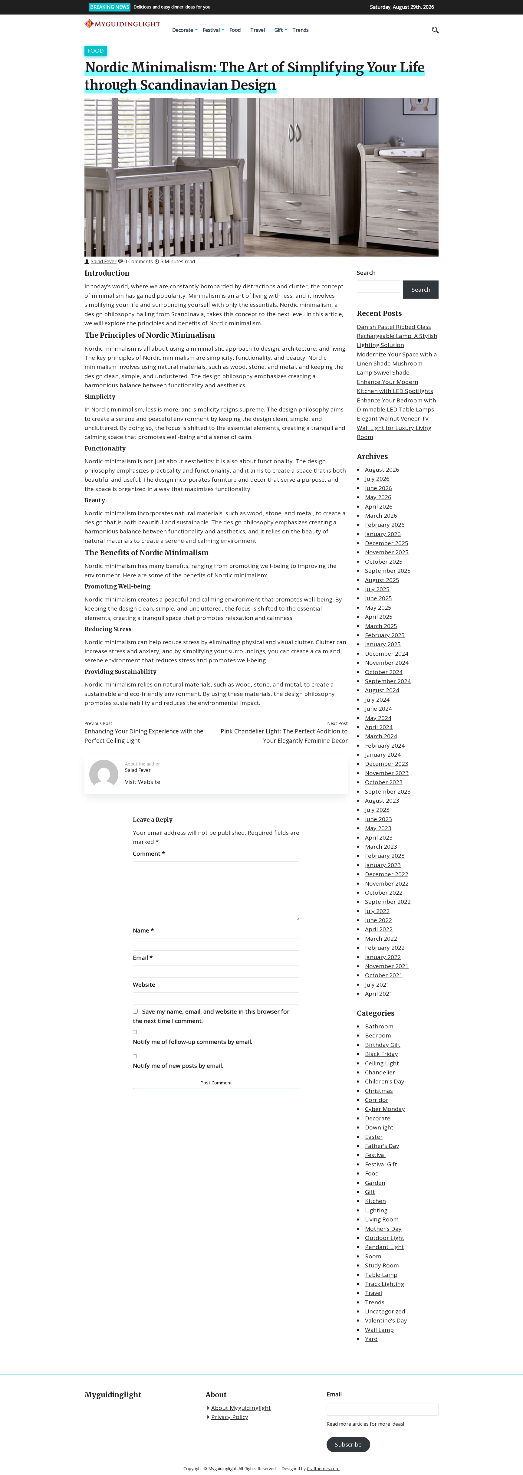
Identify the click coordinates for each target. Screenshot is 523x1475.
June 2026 (378, 488)
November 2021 (387, 966)
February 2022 (385, 948)
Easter (374, 1137)
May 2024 (378, 718)
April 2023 (379, 837)
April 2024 (379, 727)
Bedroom (378, 1035)
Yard (371, 1339)
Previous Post (98, 723)
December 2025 (386, 543)
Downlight (379, 1127)
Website (144, 984)
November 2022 (387, 883)
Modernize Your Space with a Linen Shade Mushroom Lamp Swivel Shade (397, 363)
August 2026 (382, 470)
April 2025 (379, 617)
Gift (279, 30)
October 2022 (384, 892)
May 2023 (378, 828)
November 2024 (387, 663)
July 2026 (377, 479)
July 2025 (377, 589)
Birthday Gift (382, 1045)
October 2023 (384, 782)
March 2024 (381, 736)
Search (366, 273)
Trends (300, 30)
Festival (211, 30)
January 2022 (383, 957)
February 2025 (385, 635)
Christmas (379, 1091)
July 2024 (377, 699)
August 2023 (382, 801)
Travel (257, 30)
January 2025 (383, 644)
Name (143, 930)
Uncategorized (385, 1311)
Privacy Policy (229, 1417)
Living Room (382, 1219)
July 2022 (377, 911)
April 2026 (379, 506)
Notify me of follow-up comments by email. (192, 1042)
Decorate (182, 30)
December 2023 (386, 764)
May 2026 (378, 497)
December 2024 (386, 653)
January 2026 (383, 534)
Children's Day (384, 1081)
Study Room (382, 1265)
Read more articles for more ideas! (365, 1424)
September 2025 (388, 571)
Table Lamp (381, 1275)
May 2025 (378, 607)
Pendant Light (384, 1247)
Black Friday (381, 1054)
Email (143, 958)
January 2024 (383, 755)
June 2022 (378, 920)
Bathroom (379, 1026)
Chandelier (380, 1072)
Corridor (376, 1100)
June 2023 (378, 819)
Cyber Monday (385, 1109)
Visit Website (142, 782)
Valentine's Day (386, 1320)
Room (373, 1256)
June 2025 (378, 598)
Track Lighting (384, 1284)
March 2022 (381, 938)
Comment (149, 853)
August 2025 (382, 580)
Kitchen (375, 1201)
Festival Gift (381, 1164)
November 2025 (387, 552)
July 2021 (377, 984)
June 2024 (378, 709)
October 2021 (384, 975)
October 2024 (384, 672)
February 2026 (385, 525)
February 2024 (385, 745)
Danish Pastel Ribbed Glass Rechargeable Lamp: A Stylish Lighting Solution (397, 336)
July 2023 (377, 810)
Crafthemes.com (323, 1468)
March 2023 (381, 847)
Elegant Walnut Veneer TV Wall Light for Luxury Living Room (394, 428)
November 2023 (387, 773)
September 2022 (388, 902)
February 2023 (385, 856)
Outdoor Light (384, 1238)
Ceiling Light (382, 1063)
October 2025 (384, 561)
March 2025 (381, 626)
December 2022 (386, 874)
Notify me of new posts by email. (178, 1066)
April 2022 (379, 929)
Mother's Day (383, 1229)
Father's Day (382, 1146)
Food (235, 30)
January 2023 (383, 865)
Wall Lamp (379, 1330)
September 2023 (388, 791)
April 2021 (379, 994)
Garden (375, 1183)
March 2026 (381, 516)
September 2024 (388, 681)
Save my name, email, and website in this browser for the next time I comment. (211, 1016)
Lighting (376, 1210)
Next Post (337, 723)
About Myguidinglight (241, 1408)
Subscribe (348, 1444)
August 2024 (382, 690)
